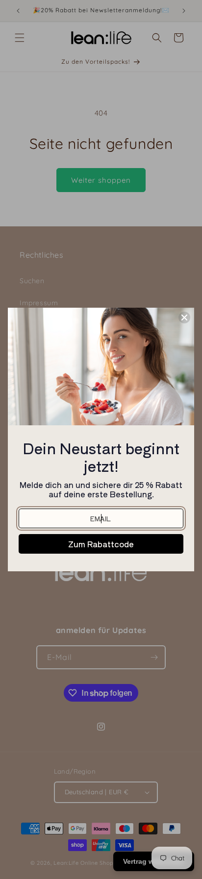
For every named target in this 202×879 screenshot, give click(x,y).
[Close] (184, 317)
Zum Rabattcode (101, 544)
